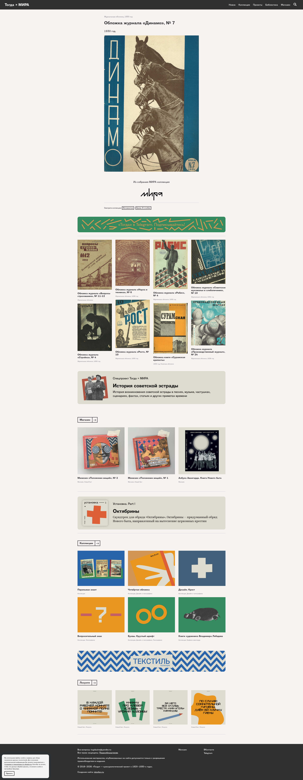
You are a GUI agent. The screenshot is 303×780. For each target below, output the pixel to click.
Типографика (90, 640)
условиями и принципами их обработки (18, 764)
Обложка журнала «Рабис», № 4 (169, 294)
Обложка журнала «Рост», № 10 (132, 353)
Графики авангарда (193, 640)
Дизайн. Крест (186, 589)
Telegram (208, 753)
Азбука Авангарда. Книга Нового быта (199, 478)
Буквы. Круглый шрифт (141, 636)
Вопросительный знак (90, 636)
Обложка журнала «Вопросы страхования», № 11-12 (94, 295)
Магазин (285, 4)
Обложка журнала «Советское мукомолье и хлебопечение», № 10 (208, 290)
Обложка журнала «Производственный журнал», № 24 (208, 351)
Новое (232, 4)
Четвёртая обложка (139, 589)
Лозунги (88, 727)
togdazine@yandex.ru (101, 749)
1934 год (210, 297)
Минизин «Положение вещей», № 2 (98, 478)
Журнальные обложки (114, 16)
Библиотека (271, 4)
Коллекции (244, 4)
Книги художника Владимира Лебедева (200, 636)
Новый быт (88, 482)
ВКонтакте (209, 749)
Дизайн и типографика (144, 594)
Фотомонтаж (128, 208)
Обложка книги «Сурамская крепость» (169, 359)
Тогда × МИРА (17, 5)
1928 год (210, 358)
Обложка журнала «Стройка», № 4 (88, 356)
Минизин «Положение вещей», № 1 (148, 478)
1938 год (135, 296)
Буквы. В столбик (143, 208)
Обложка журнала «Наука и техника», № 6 (131, 291)
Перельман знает (87, 589)
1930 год (129, 16)
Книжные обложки (167, 364)
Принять (9, 773)
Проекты (257, 4)
